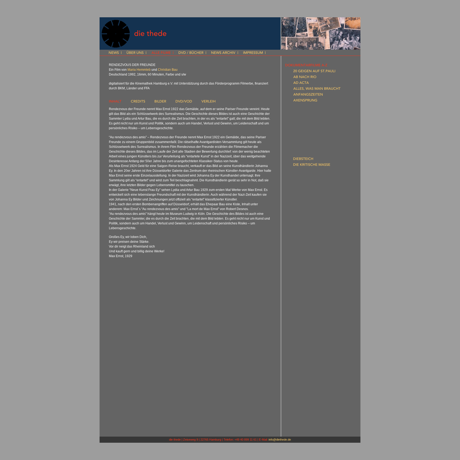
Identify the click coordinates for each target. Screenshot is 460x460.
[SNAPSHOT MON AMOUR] (314, 288)
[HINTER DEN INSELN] (310, 207)
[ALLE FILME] (161, 53)
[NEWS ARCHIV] (223, 53)
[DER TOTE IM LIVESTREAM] (315, 154)
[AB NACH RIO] (304, 78)
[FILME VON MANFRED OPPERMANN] (315, 411)
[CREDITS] (138, 102)
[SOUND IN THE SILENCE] (313, 294)
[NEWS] (114, 53)
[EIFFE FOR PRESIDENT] (311, 183)
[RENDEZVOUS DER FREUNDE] (317, 259)
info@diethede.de (280, 439)
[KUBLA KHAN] (304, 218)
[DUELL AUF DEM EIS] (310, 171)
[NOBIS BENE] (303, 247)
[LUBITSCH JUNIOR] (308, 224)
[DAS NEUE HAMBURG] (311, 136)
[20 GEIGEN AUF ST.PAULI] (314, 72)
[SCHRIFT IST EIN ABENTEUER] (317, 277)
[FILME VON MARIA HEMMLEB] (310, 388)
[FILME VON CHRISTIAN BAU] (308, 376)
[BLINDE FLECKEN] (307, 113)
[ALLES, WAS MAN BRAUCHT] (316, 90)
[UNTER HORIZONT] (308, 306)
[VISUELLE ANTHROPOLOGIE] (308, 364)
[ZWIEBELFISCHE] (306, 324)
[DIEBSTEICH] (303, 160)
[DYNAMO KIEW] (306, 177)
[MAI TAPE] (301, 236)
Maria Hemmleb (139, 70)
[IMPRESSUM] (253, 53)
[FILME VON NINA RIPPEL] (306, 417)
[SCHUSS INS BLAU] (308, 283)
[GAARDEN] (301, 201)
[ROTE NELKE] (303, 271)
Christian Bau (168, 70)
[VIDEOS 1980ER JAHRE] (304, 353)
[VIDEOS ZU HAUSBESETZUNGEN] (312, 341)
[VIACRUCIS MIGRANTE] (312, 312)
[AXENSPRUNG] (305, 101)
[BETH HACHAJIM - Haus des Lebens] (322, 107)
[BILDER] (160, 102)
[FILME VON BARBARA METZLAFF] (312, 405)
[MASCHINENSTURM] (309, 230)
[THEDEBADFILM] (306, 300)
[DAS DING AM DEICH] (310, 130)
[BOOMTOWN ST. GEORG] (314, 119)
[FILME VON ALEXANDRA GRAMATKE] (316, 382)
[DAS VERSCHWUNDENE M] (315, 142)
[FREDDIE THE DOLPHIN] (312, 195)
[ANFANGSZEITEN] (308, 95)
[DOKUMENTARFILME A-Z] (306, 66)
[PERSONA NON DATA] (311, 253)
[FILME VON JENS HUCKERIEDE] (311, 400)
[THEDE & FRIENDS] (300, 423)
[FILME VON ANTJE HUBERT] (308, 394)
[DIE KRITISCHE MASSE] (311, 166)
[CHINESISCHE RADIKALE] (313, 125)
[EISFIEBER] (301, 189)
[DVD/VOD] (184, 102)
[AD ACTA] (301, 84)
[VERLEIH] (208, 102)
